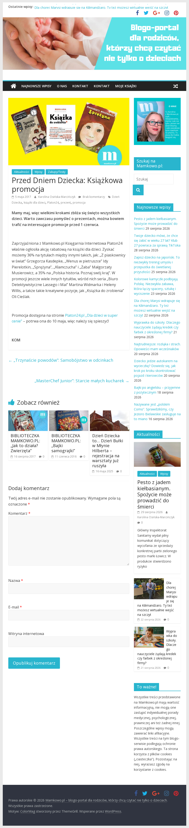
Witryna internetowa (26, 633)
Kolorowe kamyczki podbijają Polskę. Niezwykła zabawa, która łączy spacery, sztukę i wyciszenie (106, 6)
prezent (66, 203)
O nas (62, 86)
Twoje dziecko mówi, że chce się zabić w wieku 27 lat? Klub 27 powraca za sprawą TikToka (157, 240)
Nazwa (15, 580)
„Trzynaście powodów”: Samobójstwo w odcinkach (60, 360)
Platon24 (53, 203)
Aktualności (21, 172)
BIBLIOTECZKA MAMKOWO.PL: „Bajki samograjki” (66, 443)
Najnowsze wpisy (36, 86)
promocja (79, 203)
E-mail (15, 607)
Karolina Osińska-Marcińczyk (57, 197)
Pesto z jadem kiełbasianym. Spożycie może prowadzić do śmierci (155, 224)
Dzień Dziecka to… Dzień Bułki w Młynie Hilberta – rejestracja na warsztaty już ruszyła (107, 450)
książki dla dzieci (34, 203)
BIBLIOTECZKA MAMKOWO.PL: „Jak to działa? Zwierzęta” (25, 443)
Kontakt (80, 86)
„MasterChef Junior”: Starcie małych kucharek (82, 380)
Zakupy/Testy (56, 172)
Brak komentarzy (93, 197)
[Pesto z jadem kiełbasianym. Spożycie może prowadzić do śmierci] (157, 444)
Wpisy (38, 172)
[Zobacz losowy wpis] (176, 86)
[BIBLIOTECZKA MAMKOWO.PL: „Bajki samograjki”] (69, 413)
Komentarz (19, 513)
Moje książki (125, 86)
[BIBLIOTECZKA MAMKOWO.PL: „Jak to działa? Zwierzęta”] (28, 413)
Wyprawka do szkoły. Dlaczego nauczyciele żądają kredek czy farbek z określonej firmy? (157, 327)
